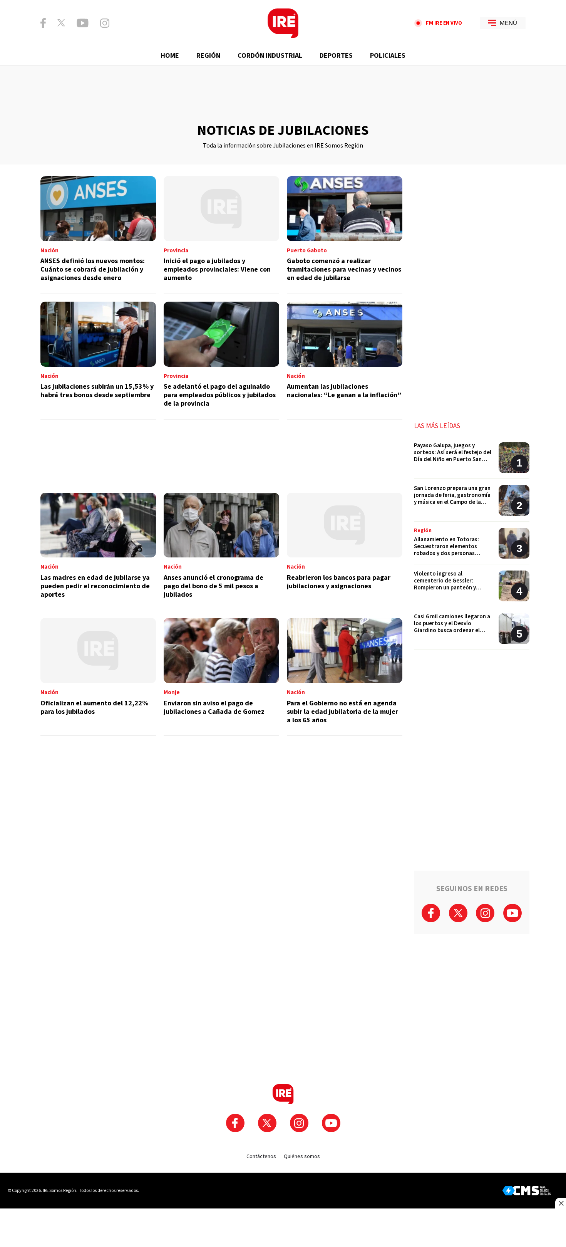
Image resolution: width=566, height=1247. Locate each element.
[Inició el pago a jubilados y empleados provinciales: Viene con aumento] (221, 235)
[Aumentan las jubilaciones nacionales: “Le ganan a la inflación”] (344, 361)
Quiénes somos (302, 1156)
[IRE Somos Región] (283, 23)
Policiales (387, 55)
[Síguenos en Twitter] (61, 22)
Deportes (336, 55)
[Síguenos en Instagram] (104, 23)
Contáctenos (261, 1156)
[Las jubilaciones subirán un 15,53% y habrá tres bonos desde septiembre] (98, 361)
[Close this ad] (560, 1203)
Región (208, 55)
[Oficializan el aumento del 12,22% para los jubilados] (98, 677)
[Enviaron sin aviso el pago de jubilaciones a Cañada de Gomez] (221, 677)
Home (170, 55)
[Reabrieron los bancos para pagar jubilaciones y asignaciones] (344, 552)
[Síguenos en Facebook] (43, 23)
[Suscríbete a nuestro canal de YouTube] (83, 23)
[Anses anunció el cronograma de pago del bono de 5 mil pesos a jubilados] (221, 552)
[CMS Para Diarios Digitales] (526, 1190)
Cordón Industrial (270, 55)
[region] (283, 94)
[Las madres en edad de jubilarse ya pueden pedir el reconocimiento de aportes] (98, 552)
